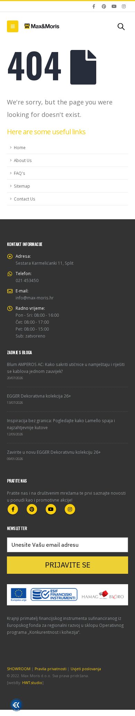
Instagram (70, 509)
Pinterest (32, 509)
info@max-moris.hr (35, 297)
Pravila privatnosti (50, 668)
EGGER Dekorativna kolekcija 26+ (39, 396)
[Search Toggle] (121, 26)
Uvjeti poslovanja (86, 668)
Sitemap (22, 186)
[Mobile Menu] (12, 26)
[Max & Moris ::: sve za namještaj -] (42, 26)
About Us (23, 160)
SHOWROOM (18, 668)
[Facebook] (94, 6)
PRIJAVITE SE (67, 565)
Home (20, 147)
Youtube (51, 509)
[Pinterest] (103, 6)
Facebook (13, 509)
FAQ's (19, 173)
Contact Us (24, 199)
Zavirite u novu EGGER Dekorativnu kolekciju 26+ (54, 452)
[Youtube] (113, 6)
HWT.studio (32, 682)
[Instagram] (123, 6)
